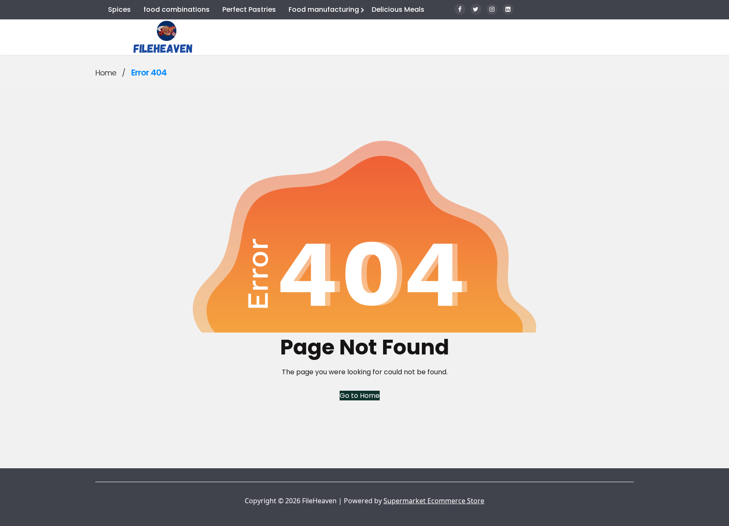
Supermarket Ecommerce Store (433, 500)
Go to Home (360, 395)
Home (105, 72)
